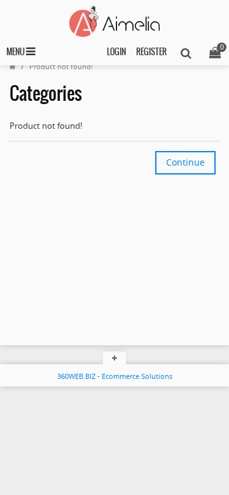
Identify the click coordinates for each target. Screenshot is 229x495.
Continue (185, 162)
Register (151, 52)
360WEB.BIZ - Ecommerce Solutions (114, 376)
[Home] (13, 66)
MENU (16, 52)
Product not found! (61, 66)
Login (116, 52)
